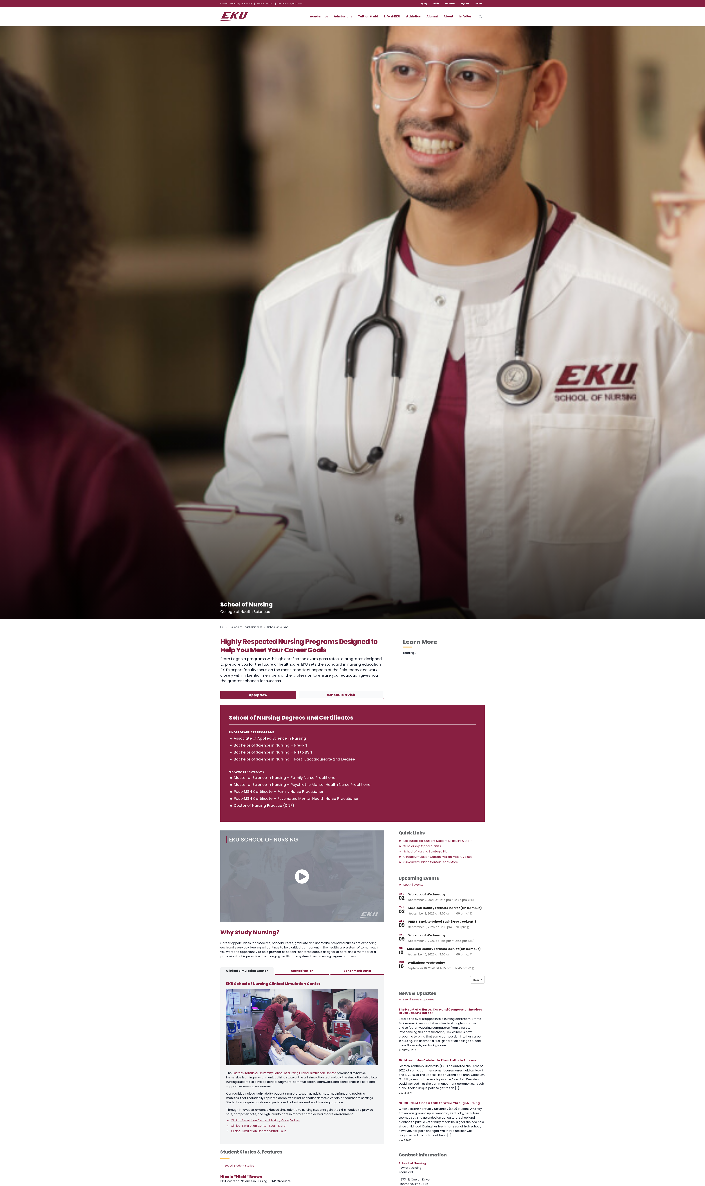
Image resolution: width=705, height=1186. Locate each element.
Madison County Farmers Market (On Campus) (445, 908)
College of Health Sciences (245, 627)
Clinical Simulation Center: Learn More (258, 1126)
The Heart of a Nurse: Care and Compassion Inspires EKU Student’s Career (440, 1011)
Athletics (413, 16)
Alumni (432, 16)
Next (476, 980)
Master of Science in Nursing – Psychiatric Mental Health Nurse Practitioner (303, 784)
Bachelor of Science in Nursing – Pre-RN (270, 745)
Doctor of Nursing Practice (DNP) (264, 805)
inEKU (478, 3)
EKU (222, 627)
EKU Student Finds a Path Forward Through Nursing (439, 1103)
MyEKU (465, 3)
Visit (436, 3)
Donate (450, 3)
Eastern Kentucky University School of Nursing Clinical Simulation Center (284, 1073)
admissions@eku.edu (290, 3)
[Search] (480, 16)
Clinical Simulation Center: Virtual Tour (258, 1131)
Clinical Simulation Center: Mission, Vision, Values (265, 1120)
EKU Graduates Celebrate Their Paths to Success (437, 1060)
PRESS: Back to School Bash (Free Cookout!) (442, 921)
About (448, 16)
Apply (423, 3)
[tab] (247, 971)
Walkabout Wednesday (427, 894)
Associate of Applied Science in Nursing (270, 738)
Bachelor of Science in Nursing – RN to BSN (273, 752)
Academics (319, 16)
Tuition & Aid (368, 16)
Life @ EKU (392, 16)
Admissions (343, 16)
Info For (465, 16)
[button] (302, 876)
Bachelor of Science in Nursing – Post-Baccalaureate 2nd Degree (294, 759)
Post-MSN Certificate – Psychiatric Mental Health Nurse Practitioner (296, 798)
